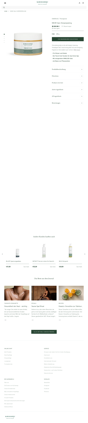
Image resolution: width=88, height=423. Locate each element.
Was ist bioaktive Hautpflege (11, 391)
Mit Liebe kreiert (8, 403)
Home (5, 11)
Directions (55, 76)
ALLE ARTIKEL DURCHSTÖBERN (44, 331)
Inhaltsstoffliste (8, 406)
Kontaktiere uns (48, 358)
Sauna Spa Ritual (37, 306)
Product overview (57, 83)
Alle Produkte (7, 352)
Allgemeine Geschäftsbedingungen (52, 367)
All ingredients (56, 96)
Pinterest (46, 391)
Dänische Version (48, 373)
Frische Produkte (8, 397)
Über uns (6, 382)
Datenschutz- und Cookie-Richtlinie (53, 370)
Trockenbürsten (8, 364)
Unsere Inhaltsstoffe (9, 394)
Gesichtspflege (8, 355)
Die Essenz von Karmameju (11, 385)
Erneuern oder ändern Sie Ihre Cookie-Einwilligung (57, 352)
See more (26, 267)
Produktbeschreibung (59, 69)
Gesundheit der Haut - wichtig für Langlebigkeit (22, 306)
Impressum (47, 355)
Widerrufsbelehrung (49, 364)
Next (85, 254)
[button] (56, 26)
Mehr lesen (77, 50)
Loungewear (7, 361)
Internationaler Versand (50, 361)
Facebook (46, 388)
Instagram (46, 385)
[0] (83, 2)
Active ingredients (57, 89)
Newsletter (47, 382)
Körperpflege (7, 358)
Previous (3, 254)
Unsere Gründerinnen (9, 388)
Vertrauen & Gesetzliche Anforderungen (14, 400)
